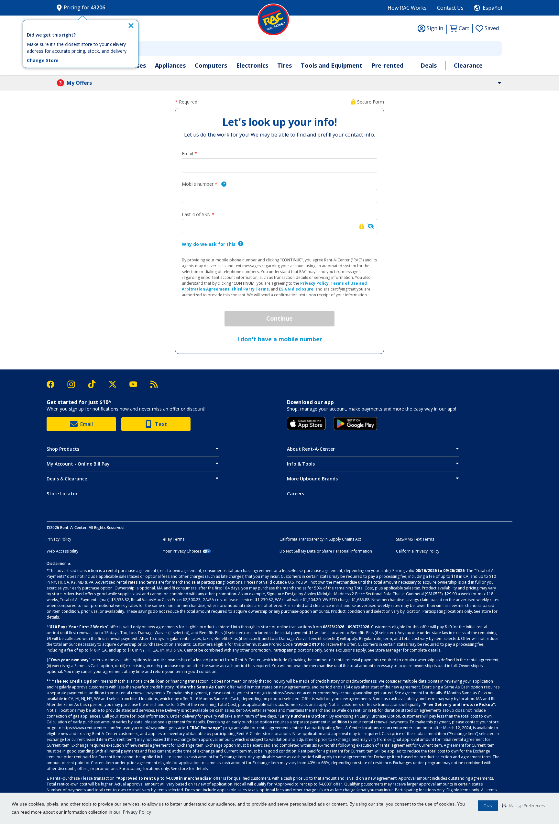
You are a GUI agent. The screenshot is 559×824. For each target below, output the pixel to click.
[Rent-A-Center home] (273, 20)
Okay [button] (487, 805)
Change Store (43, 60)
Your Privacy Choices (182, 551)
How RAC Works (407, 7)
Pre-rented (387, 65)
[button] (523, 805)
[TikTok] (95, 384)
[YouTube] (136, 384)
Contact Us (450, 7)
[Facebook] (54, 384)
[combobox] (279, 48)
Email (86, 424)
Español (492, 7)
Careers (295, 493)
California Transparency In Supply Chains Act (320, 539)
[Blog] (154, 384)
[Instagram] (74, 384)
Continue (279, 318)
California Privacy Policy (417, 551)
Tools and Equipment (331, 65)
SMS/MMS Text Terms (415, 539)
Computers (211, 65)
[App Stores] (306, 423)
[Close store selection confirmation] (131, 25)
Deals (429, 65)
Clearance (468, 65)
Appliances (170, 65)
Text (161, 424)
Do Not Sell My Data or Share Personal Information (326, 551)
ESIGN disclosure (296, 289)
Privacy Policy (137, 812)
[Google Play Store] (355, 423)
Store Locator (62, 493)
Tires (284, 65)
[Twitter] (116, 384)
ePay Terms (173, 539)
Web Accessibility (62, 551)
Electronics (252, 65)
